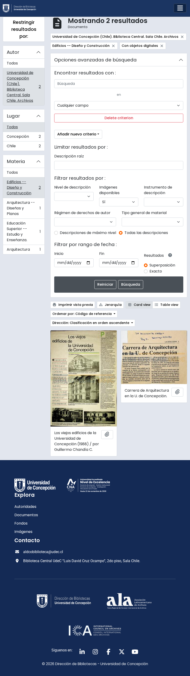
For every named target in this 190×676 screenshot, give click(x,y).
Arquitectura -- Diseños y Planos (23, 208)
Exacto (155, 271)
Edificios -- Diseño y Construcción (23, 187)
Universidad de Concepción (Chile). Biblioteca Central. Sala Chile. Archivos (23, 86)
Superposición (162, 265)
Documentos (26, 515)
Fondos (21, 523)
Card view (142, 304)
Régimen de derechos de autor (82, 212)
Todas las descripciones (146, 232)
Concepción (23, 137)
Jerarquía (113, 304)
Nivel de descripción (72, 187)
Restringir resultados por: (23, 29)
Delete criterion (118, 118)
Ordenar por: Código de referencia (82, 313)
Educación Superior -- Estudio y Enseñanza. (23, 232)
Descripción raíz (69, 156)
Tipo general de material (144, 212)
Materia (16, 161)
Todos (12, 63)
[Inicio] (21, 8)
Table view (168, 304)
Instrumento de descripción (158, 190)
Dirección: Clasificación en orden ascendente (91, 322)
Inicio (58, 253)
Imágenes (23, 531)
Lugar (13, 116)
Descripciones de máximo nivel (88, 232)
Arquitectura (23, 250)
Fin (101, 253)
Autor (13, 52)
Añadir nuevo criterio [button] (76, 134)
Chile (23, 147)
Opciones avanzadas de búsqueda (95, 60)
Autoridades (25, 506)
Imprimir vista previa (75, 304)
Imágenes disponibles (109, 190)
